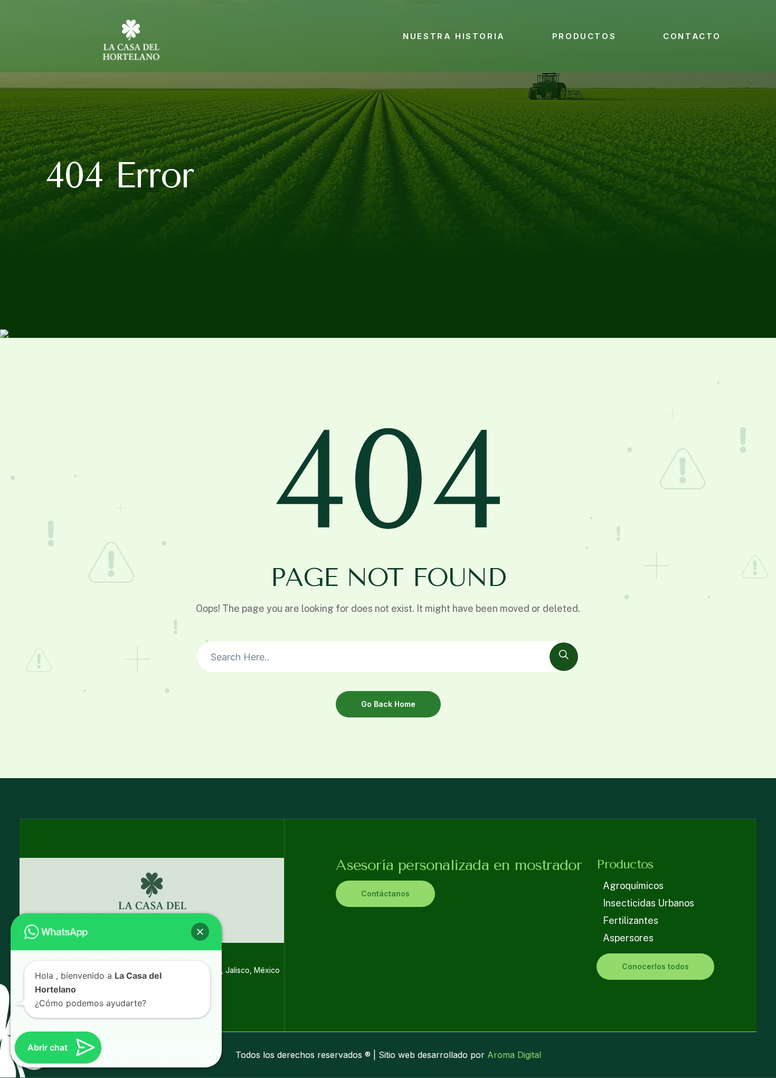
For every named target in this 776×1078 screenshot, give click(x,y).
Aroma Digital (513, 1054)
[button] (200, 932)
